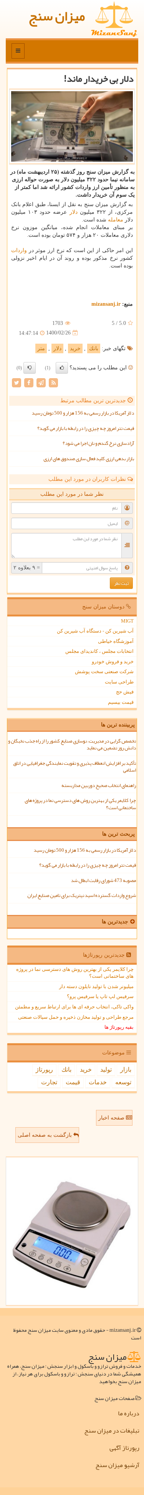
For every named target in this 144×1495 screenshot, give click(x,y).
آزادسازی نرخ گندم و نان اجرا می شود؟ (98, 443)
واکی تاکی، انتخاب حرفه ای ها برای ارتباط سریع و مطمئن (74, 1007)
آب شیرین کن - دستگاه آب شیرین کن (95, 631)
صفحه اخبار (112, 1118)
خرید (75, 348)
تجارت (49, 1082)
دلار (74, 212)
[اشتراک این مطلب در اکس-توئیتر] (16, 382)
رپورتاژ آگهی (124, 1448)
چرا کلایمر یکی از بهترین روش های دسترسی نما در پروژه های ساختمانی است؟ (80, 804)
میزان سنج (56, 16)
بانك (93, 348)
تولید (106, 1069)
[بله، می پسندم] (62, 368)
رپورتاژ (44, 1069)
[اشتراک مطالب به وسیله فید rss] (53, 382)
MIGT (127, 621)
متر (41, 348)
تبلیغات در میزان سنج (111, 1431)
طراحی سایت (119, 682)
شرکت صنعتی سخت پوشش (104, 671)
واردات (19, 250)
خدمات (98, 1082)
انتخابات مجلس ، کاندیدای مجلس (99, 651)
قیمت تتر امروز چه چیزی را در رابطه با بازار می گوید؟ (85, 428)
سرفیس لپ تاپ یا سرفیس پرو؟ (100, 996)
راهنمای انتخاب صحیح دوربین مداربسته (98, 785)
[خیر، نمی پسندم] (29, 368)
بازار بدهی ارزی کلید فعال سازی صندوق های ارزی (88, 459)
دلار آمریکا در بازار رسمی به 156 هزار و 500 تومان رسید (83, 413)
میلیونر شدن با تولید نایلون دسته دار (96, 986)
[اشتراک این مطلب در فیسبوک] (28, 382)
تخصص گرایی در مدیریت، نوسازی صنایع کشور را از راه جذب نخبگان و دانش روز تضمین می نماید (72, 744)
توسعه (123, 1082)
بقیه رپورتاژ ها (119, 1027)
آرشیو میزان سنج (117, 1465)
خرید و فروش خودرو (113, 661)
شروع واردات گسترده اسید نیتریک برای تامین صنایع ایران (81, 895)
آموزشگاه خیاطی (116, 641)
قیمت (73, 1082)
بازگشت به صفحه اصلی (45, 1135)
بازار (125, 1069)
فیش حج (125, 692)
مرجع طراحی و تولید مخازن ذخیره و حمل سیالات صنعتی (76, 1017)
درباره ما (128, 1413)
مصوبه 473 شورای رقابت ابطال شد (103, 880)
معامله (115, 220)
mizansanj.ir (106, 304)
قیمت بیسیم (121, 702)
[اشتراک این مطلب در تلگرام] (41, 382)
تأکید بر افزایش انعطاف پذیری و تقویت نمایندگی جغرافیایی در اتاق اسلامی (74, 766)
